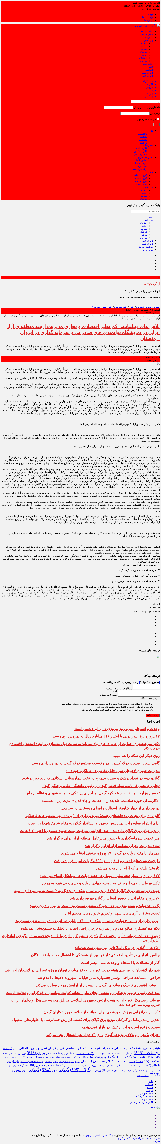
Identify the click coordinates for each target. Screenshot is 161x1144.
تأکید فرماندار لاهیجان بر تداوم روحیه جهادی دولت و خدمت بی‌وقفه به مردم (101, 883)
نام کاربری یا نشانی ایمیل (147, 107)
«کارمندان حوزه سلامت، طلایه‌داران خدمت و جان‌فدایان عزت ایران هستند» (100, 801)
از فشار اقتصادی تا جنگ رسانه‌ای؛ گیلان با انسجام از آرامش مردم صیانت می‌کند (98, 985)
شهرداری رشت (53, 1061)
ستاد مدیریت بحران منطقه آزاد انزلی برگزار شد (122, 846)
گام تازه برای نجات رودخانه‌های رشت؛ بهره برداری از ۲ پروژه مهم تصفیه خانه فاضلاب (92, 816)
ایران (37, 1052)
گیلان (150, 66)
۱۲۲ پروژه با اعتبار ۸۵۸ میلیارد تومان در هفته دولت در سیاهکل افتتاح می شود (100, 876)
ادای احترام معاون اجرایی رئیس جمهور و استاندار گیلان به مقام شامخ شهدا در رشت (94, 823)
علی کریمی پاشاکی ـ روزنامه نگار (98, 1065)
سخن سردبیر (146, 34)
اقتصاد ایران (67, 1053)
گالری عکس (146, 75)
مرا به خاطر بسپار (147, 119)
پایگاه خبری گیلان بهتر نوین (99, 1135)
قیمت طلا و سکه (144, 1096)
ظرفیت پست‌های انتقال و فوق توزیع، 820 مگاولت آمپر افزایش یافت (107, 861)
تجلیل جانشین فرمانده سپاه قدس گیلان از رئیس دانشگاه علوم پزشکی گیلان (101, 786)
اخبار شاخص (121, 306)
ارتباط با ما (147, 17)
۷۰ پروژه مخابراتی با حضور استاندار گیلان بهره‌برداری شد (115, 898)
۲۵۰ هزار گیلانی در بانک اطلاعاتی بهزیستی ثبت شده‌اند (117, 948)
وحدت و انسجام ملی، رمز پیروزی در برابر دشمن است (117, 729)
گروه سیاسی (140, 181)
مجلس (37, 1065)
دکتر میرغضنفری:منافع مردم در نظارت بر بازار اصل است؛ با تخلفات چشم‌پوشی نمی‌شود (90, 928)
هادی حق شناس (112, 1070)
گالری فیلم (147, 72)
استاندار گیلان (114, 1053)
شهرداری (68, 1062)
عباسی (24, 1062)
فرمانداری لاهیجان (75, 1065)
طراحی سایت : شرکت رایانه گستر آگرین (139, 1138)
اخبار (150, 130)
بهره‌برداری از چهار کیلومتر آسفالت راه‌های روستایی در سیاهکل (110, 808)
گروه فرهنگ (140, 184)
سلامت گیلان (136, 1061)
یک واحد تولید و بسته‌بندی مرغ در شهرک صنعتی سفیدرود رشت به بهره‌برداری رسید (95, 906)
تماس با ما (141, 160)
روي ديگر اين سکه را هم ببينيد (136, 756)
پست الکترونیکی (108, 694)
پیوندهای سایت (139, 163)
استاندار (127, 1053)
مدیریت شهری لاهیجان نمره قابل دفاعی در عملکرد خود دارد (113, 771)
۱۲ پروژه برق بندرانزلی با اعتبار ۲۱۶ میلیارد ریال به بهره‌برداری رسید (106, 736)
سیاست (117, 1061)
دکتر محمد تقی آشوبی (46, 1057)
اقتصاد (143, 46)
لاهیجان (51, 1065)
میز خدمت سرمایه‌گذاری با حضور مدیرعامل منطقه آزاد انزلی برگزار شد (103, 838)
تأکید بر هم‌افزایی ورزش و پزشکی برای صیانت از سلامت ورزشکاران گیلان (102, 1012)
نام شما (113, 691)
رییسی (9, 1057)
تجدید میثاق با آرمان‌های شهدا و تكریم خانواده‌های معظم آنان (112, 913)
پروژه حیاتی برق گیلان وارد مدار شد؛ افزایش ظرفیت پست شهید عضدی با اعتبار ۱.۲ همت (90, 831)
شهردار (79, 1062)
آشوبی (7, 1049)
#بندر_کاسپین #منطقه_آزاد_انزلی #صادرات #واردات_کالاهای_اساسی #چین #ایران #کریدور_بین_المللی (86, 1048)
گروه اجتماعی (140, 175)
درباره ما (148, 20)
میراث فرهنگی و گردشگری (136, 1070)
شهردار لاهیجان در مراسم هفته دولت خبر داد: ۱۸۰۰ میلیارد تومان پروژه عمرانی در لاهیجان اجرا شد (82, 970)
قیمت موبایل (146, 1099)
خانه (151, 1081)
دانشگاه (143, 58)
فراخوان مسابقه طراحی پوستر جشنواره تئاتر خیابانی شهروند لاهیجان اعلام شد (98, 978)
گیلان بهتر (54, 1069)
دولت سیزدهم (65, 1057)
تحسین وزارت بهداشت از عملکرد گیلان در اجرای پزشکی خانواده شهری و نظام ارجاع (93, 793)
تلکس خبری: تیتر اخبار (141, 1102)
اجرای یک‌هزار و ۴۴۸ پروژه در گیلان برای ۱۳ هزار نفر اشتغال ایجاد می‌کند (103, 1035)
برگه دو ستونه (140, 169)
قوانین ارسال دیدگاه (149, 698)
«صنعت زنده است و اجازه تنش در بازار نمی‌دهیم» (120, 1027)
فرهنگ (143, 52)
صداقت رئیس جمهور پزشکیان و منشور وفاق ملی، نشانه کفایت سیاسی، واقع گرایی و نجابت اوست (83, 993)
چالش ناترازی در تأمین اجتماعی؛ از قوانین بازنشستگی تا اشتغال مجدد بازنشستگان (95, 955)
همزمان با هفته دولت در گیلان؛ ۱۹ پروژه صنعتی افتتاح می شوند (110, 853)
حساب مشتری (139, 154)
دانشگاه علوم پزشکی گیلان (138, 1056)
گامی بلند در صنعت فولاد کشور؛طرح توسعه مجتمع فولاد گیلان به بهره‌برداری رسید (96, 763)
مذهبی (143, 55)
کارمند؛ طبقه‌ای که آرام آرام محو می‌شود (128, 868)
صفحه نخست (146, 31)
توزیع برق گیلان (17, 1053)
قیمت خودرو (146, 1093)
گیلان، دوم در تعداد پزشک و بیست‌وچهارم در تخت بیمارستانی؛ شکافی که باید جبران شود (91, 778)
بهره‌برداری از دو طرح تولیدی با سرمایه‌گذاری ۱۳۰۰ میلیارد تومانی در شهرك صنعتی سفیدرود (87, 921)
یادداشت (149, 69)
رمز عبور (155, 113)
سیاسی (143, 49)
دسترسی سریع (145, 157)
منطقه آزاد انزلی (21, 1065)
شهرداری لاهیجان (35, 1062)
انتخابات (53, 1053)
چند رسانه (148, 145)
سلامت (151, 1061)
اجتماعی (142, 43)
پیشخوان (96, 306)
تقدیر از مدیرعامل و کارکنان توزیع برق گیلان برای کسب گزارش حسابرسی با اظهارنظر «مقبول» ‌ (84, 1020)
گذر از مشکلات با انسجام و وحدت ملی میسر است (120, 963)
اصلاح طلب (100, 1053)
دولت (77, 1057)
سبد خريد (142, 166)
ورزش (143, 61)
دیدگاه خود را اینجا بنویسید (119, 688)
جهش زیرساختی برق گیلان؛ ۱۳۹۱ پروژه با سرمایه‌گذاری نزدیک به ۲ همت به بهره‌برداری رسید (87, 891)
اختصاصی (148, 64)
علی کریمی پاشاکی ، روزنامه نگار (130, 1065)
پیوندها (150, 14)
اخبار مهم (148, 37)
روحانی (17, 1057)
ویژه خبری (147, 40)
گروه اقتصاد (141, 178)
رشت (27, 1056)
